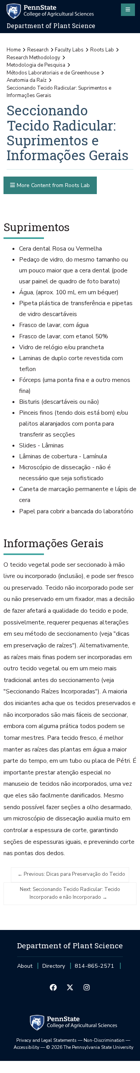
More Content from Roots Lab (52, 185)
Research (38, 49)
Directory (53, 966)
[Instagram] (86, 988)
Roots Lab (102, 49)
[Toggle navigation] (128, 10)
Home (14, 49)
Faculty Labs (69, 49)
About (24, 966)
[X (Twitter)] (69, 988)
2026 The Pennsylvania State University (89, 1047)
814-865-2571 (94, 968)
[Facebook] (53, 988)
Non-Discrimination (104, 1040)
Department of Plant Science (51, 26)
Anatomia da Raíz (27, 80)
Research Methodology (33, 57)
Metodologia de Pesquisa (36, 65)
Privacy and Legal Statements (46, 1040)
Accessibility (26, 1047)
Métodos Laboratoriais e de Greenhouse (53, 72)
